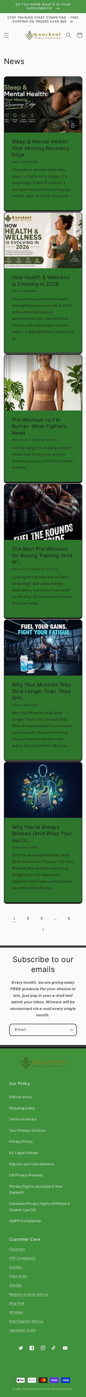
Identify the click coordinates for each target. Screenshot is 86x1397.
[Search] (68, 35)
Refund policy (21, 1097)
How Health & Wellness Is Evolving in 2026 (41, 280)
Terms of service (23, 1119)
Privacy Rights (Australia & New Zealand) (36, 1189)
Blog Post (16, 1303)
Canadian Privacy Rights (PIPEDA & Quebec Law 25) (39, 1207)
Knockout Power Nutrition (36, 1389)
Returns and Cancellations (31, 1164)
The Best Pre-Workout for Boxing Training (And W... (42, 555)
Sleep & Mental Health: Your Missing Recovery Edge (40, 148)
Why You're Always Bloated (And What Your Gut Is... (42, 833)
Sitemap (15, 1285)
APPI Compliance (22, 1258)
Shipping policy (22, 1108)
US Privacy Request (26, 1175)
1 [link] (14, 918)
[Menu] (6, 35)
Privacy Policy (21, 1141)
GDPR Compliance (25, 1221)
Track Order (18, 1276)
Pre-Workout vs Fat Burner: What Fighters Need (39, 426)
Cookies (15, 1267)
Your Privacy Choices (27, 1130)
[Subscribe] (70, 1030)
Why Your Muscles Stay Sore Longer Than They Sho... (41, 691)
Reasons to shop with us (28, 1294)
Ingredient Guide (22, 1330)
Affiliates (16, 1312)
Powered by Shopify (62, 1389)
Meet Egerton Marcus (26, 1321)
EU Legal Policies (23, 1153)
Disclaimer (17, 1249)
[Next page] (42, 929)
